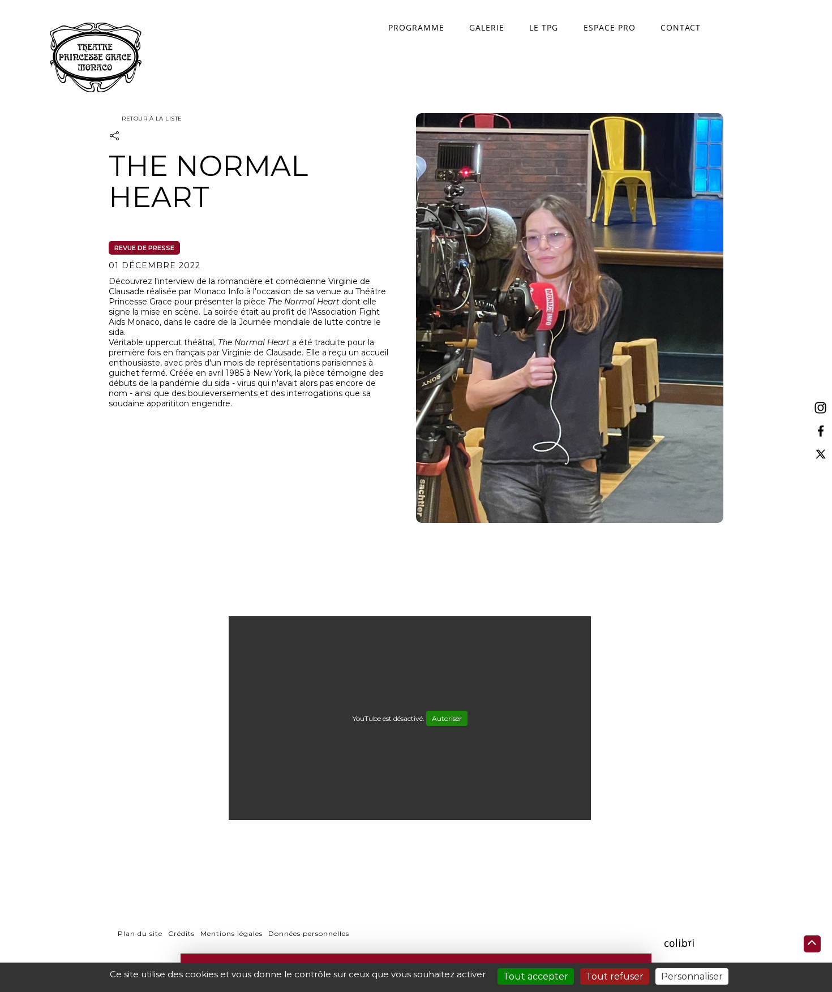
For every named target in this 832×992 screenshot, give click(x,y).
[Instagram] (820, 408)
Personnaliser (692, 976)
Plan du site (140, 933)
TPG (95, 58)
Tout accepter (535, 976)
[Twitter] (820, 454)
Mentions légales (231, 933)
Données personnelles (308, 933)
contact (681, 27)
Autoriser (447, 718)
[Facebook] (820, 431)
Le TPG (543, 27)
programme (416, 27)
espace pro (610, 27)
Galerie (486, 27)
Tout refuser (615, 976)
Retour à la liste (151, 118)
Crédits (181, 933)
